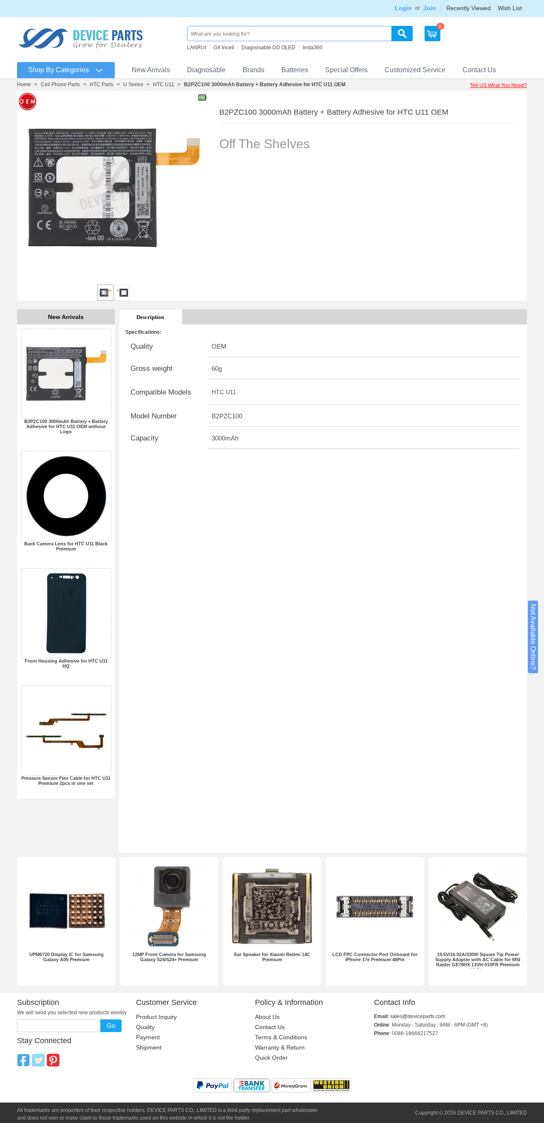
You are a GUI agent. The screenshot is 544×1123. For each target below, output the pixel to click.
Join (429, 8)
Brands (253, 69)
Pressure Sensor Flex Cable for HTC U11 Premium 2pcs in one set (65, 781)
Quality (145, 1027)
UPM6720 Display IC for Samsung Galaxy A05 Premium (66, 957)
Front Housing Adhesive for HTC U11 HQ (66, 663)
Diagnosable (206, 69)
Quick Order (271, 1057)
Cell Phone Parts (60, 84)
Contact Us (479, 69)
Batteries (294, 69)
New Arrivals (151, 69)
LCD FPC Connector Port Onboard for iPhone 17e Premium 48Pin (374, 957)
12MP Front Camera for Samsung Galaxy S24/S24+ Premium (169, 957)
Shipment (149, 1047)
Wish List (510, 8)
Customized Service (415, 69)
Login (403, 8)
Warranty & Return (280, 1047)
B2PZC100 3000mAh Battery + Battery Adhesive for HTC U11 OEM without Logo (66, 426)
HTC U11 (163, 84)
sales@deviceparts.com (417, 1016)
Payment (148, 1037)
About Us (267, 1016)
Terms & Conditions (281, 1037)
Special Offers (346, 69)
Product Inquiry (156, 1016)
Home (24, 84)
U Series (133, 84)
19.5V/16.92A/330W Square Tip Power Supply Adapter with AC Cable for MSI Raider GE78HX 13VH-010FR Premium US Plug (477, 962)
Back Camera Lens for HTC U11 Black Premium (66, 546)
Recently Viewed (468, 8)
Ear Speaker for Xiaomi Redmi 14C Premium (272, 957)
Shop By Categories (58, 69)
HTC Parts (101, 84)
